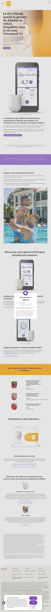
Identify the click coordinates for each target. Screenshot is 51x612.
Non (28, 304)
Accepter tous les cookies (33, 598)
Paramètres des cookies (33, 607)
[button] (3, 603)
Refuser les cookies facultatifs (33, 602)
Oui (23, 304)
